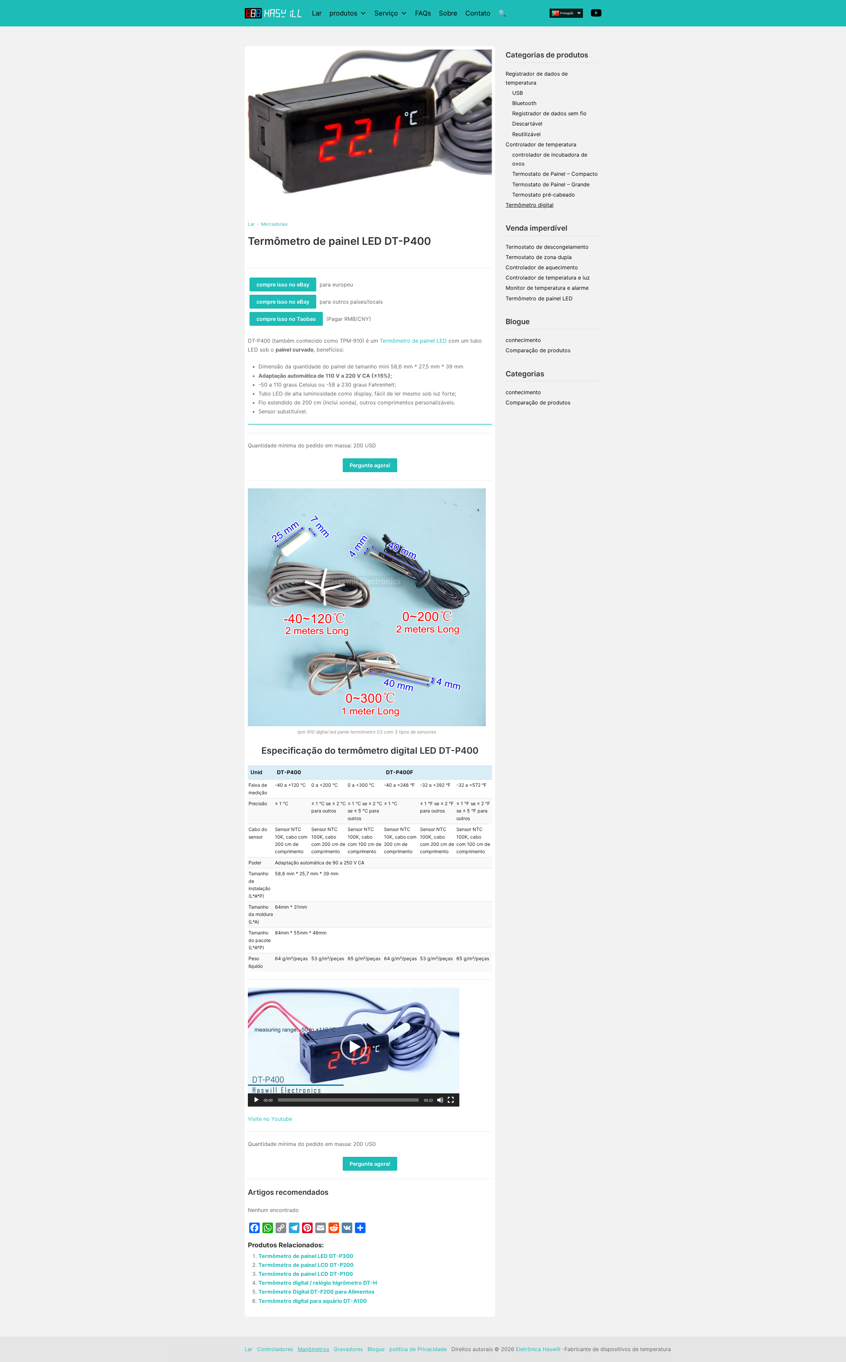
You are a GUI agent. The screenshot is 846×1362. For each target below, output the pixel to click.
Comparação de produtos (538, 350)
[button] (353, 1047)
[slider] (348, 1100)
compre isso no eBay (282, 284)
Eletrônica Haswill (538, 1349)
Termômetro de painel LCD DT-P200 (306, 1265)
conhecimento (523, 340)
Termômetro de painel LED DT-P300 (305, 1256)
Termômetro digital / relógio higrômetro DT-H (317, 1282)
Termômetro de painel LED (413, 340)
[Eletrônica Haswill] (274, 13)
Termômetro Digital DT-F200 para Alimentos (316, 1291)
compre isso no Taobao (286, 319)
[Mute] (440, 1100)
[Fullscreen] (450, 1100)
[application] (353, 1047)
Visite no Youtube (270, 1119)
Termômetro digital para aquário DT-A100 (312, 1301)
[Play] (256, 1100)
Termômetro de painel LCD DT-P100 (305, 1273)
